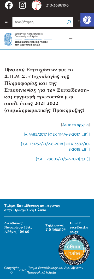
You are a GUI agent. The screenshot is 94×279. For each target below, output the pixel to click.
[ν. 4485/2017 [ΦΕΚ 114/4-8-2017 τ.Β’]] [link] (57, 134)
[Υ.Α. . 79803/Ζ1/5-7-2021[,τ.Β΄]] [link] (63, 159)
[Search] (69, 22)
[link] (87, 20)
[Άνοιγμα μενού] (6, 22)
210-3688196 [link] (57, 5)
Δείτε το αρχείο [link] (75, 124)
